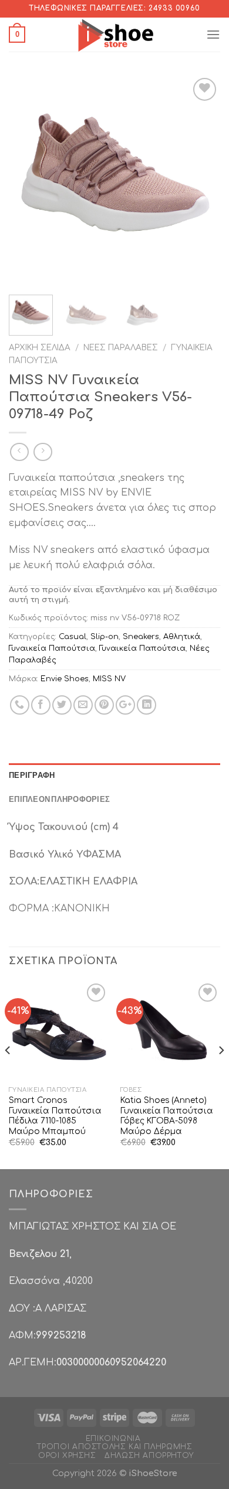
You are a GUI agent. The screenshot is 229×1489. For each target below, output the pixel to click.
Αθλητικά (181, 637)
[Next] (201, 180)
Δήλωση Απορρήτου (149, 1456)
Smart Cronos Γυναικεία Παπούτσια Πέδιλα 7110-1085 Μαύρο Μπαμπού (55, 1116)
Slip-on (104, 637)
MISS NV (109, 679)
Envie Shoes (65, 679)
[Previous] (27, 180)
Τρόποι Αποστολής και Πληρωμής (115, 1447)
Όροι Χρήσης (67, 1456)
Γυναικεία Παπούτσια (52, 648)
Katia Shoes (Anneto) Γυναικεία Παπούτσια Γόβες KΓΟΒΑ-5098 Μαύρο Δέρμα (166, 1116)
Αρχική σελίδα (39, 347)
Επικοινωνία (113, 1439)
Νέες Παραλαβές (120, 347)
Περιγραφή (32, 775)
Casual (72, 637)
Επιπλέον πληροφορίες (59, 799)
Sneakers (141, 637)
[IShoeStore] (114, 35)
